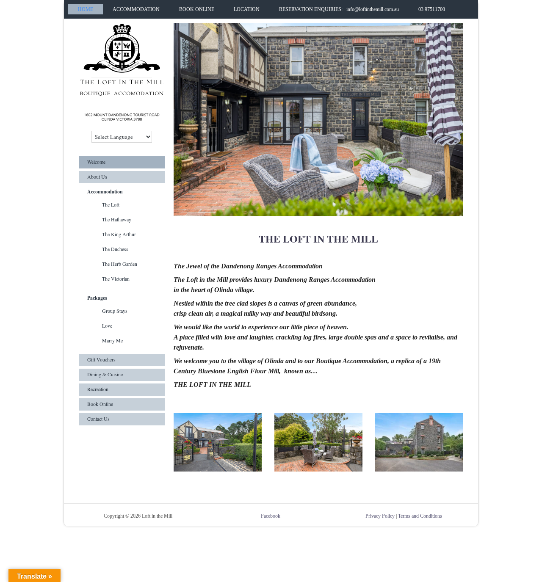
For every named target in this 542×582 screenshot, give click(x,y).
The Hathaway (116, 219)
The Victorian (116, 278)
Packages (97, 297)
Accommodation (136, 9)
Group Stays (114, 310)
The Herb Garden (119, 263)
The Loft (110, 204)
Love (107, 325)
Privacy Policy (380, 516)
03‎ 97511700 (431, 9)
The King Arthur (119, 234)
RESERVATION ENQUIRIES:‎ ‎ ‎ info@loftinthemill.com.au (339, 9)
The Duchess (115, 248)
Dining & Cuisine (105, 374)
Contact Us (98, 418)
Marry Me (112, 340)
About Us (97, 176)
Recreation (97, 389)
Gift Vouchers (101, 359)
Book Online (196, 9)
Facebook (270, 516)
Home (85, 9)
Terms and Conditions (420, 516)
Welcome (96, 161)
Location (247, 9)
